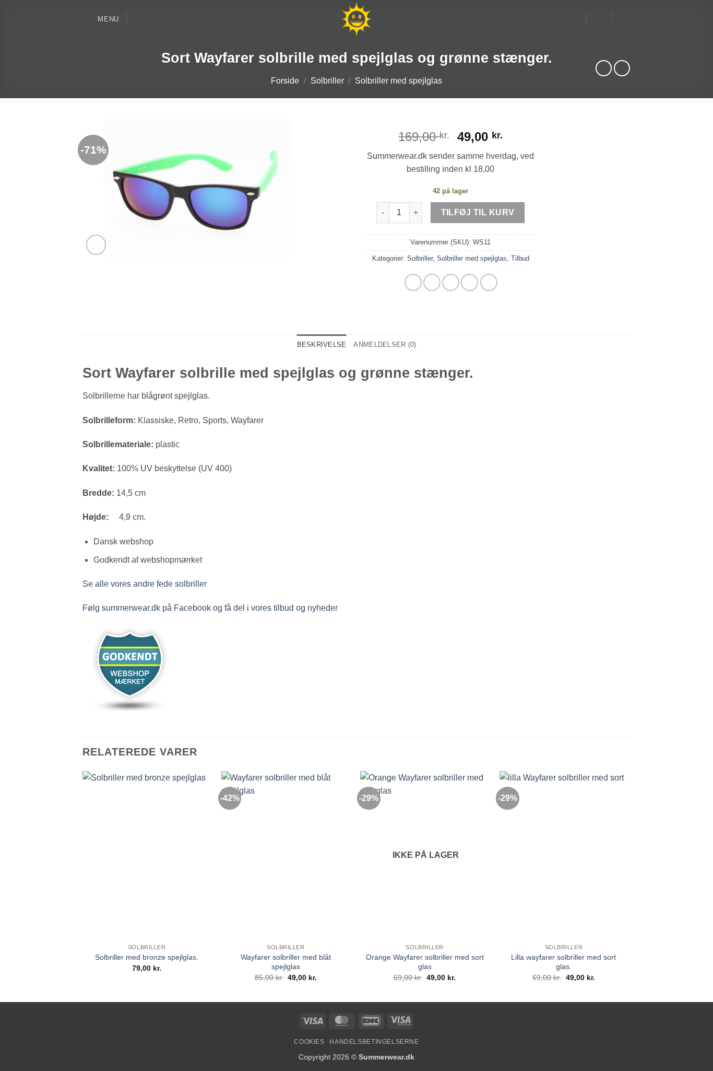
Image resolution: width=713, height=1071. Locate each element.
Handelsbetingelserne (374, 1041)
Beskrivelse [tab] (322, 344)
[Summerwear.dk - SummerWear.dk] (356, 19)
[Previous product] (622, 68)
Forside (285, 80)
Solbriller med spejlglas (398, 80)
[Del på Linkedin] (488, 282)
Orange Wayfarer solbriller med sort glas (425, 962)
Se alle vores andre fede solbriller (144, 583)
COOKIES (309, 1041)
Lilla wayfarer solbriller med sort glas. (563, 962)
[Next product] (604, 68)
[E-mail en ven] (450, 282)
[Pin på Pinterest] (469, 282)
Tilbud (520, 258)
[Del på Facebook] (413, 282)
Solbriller (327, 80)
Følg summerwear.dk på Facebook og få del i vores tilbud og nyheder (210, 607)
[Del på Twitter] (432, 282)
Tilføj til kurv (478, 212)
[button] (100, 19)
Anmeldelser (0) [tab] (384, 344)
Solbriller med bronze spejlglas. (146, 957)
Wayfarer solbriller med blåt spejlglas (286, 962)
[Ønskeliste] (574, 19)
